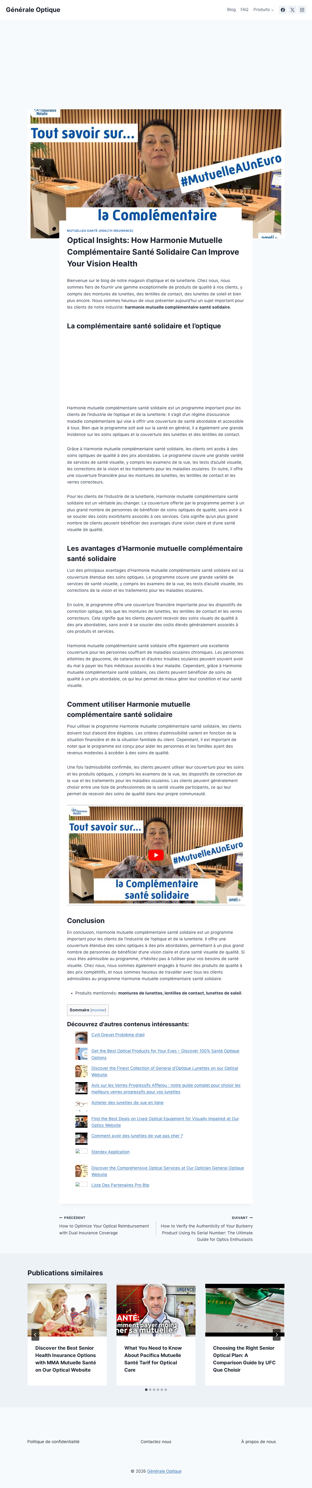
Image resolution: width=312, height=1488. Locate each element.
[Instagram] (302, 10)
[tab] (146, 1389)
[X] (292, 10)
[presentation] (67, 1310)
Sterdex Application (110, 1151)
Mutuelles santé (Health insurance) (100, 230)
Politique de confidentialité (53, 1441)
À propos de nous (258, 1441)
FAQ (244, 9)
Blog (231, 9)
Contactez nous (156, 1441)
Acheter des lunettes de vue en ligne (127, 1102)
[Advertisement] (156, 73)
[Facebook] (283, 10)
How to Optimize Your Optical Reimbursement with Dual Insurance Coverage (104, 1225)
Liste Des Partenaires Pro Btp (120, 1185)
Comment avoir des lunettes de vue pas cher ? (137, 1135)
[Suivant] (277, 1335)
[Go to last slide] (35, 1335)
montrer (98, 1010)
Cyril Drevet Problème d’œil (118, 1034)
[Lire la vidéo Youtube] (156, 855)
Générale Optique (164, 1471)
